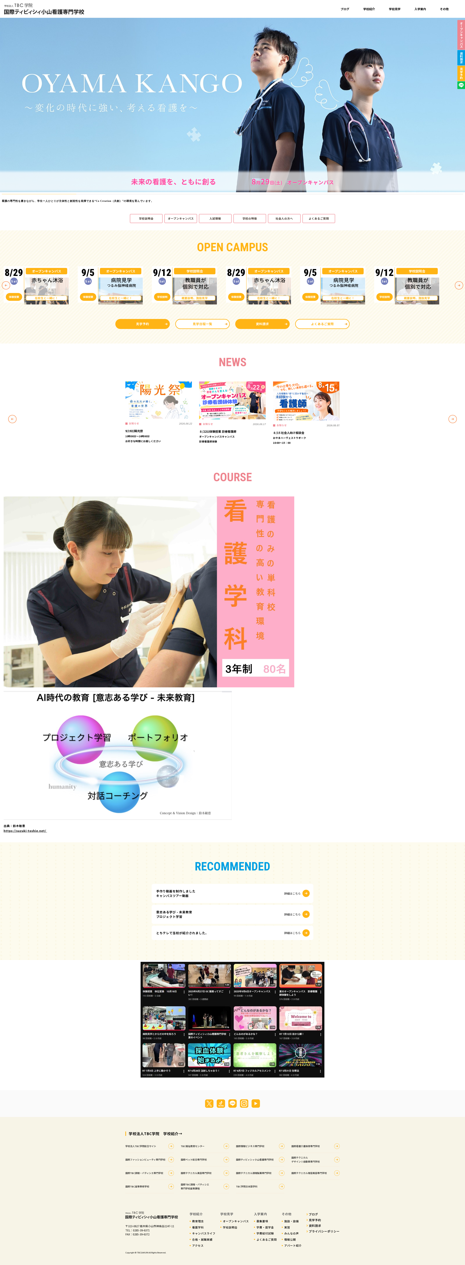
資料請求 (262, 324)
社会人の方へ (284, 218)
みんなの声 (291, 1233)
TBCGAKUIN (142, 1252)
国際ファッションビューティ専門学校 (145, 1159)
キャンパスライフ (203, 1233)
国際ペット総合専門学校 (194, 1159)
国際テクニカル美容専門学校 (196, 1173)
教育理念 (198, 1221)
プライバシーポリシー (324, 1231)
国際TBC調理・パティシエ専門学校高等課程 (195, 1186)
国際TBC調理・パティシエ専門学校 (144, 1173)
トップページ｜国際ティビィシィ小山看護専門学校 (44, 8)
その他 (444, 9)
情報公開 (290, 1239)
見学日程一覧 (202, 324)
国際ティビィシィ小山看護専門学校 (255, 1159)
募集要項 (262, 1221)
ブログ (345, 9)
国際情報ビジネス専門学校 (250, 1146)
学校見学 (395, 9)
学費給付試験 (265, 1233)
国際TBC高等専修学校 (137, 1186)
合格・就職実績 (202, 1239)
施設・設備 (291, 1221)
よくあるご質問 (319, 218)
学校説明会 (146, 218)
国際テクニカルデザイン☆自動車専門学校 (305, 1159)
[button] (3, 105)
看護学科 (198, 1227)
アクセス (198, 1245)
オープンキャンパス (181, 218)
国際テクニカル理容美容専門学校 (309, 1173)
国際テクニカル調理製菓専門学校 (253, 1173)
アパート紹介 (293, 1245)
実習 (287, 1227)
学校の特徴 (249, 218)
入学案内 (420, 9)
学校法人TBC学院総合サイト (140, 1146)
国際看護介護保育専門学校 (305, 1146)
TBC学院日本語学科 (246, 1186)
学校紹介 (369, 9)
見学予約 (142, 324)
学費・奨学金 (265, 1227)
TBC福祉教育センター (193, 1146)
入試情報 (215, 218)
